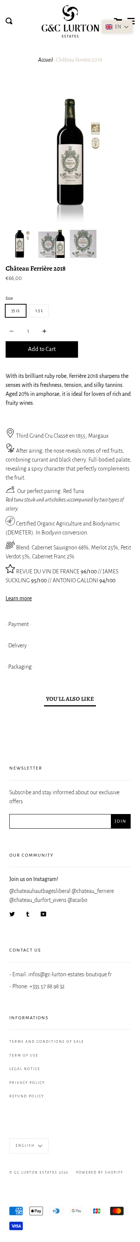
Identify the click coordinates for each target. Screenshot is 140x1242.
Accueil (45, 60)
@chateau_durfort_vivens (37, 900)
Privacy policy (27, 1083)
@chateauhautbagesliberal (40, 891)
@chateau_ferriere (93, 891)
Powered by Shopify (99, 1172)
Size (9, 298)
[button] (117, 27)
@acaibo (77, 900)
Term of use (23, 1055)
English (26, 1146)
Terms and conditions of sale (46, 1042)
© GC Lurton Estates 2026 (39, 1172)
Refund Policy (26, 1096)
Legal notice (24, 1069)
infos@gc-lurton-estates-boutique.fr (70, 974)
